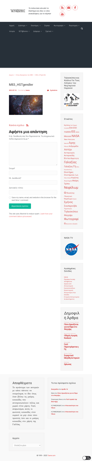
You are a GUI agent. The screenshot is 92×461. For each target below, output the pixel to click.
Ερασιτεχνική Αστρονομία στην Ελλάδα (70, 292)
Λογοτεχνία (73, 25)
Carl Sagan (73, 125)
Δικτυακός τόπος (16, 188)
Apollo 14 (64, 389)
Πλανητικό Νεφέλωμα (68, 197)
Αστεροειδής (69, 155)
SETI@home (23, 31)
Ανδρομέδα (73, 146)
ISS (73, 131)
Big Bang (67, 125)
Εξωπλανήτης (68, 169)
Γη (74, 166)
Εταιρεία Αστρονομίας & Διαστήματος (71, 298)
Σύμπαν (47, 25)
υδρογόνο (74, 224)
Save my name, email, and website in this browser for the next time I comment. (34, 198)
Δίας (77, 167)
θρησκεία (69, 224)
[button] (86, 458)
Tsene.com (51, 455)
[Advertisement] (46, 52)
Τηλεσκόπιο (71, 211)
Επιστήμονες (69, 175)
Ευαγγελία (54, 389)
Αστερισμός (69, 153)
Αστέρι (68, 149)
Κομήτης (75, 177)
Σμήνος (68, 202)
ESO (75, 128)
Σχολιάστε (53, 90)
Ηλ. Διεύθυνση (15, 178)
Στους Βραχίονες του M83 (24, 75)
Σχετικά (48, 31)
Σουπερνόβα (70, 206)
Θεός (65, 178)
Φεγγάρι (68, 215)
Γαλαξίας (70, 162)
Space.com (67, 284)
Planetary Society (69, 279)
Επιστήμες (35, 25)
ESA (71, 128)
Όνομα (12, 168)
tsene (28, 90)
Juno (77, 132)
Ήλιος (66, 146)
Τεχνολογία (68, 208)
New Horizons (69, 139)
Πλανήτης (70, 193)
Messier (67, 136)
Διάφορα (36, 31)
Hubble (67, 132)
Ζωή (76, 175)
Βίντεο (67, 158)
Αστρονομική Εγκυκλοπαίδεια (69, 287)
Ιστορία (12, 31)
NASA (75, 136)
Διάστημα (21, 25)
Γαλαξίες (68, 166)
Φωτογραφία (58, 25)
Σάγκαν (75, 199)
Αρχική (11, 25)
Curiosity (66, 128)
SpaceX (66, 143)
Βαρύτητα (75, 158)
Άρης (72, 142)
